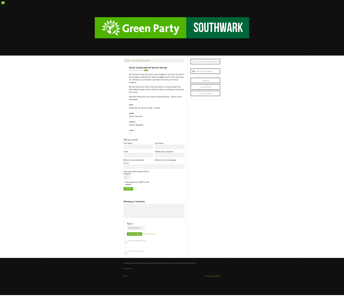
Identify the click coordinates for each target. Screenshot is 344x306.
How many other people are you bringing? (136, 172)
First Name (128, 143)
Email (126, 151)
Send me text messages (166, 160)
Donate (205, 80)
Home (127, 60)
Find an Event (205, 93)
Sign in (125, 276)
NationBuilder (216, 276)
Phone (126, 163)
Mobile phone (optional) (164, 151)
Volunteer (206, 87)
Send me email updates (134, 160)
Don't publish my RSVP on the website (137, 183)
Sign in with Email (204, 71)
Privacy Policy (128, 268)
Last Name (159, 143)
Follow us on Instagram (207, 61)
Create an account (150, 234)
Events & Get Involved (141, 60)
